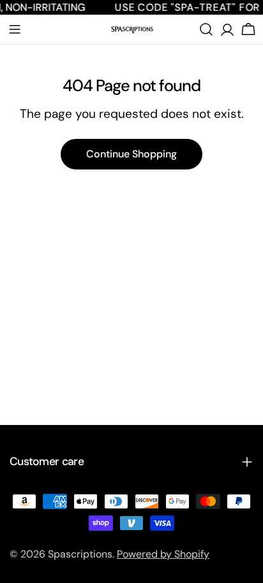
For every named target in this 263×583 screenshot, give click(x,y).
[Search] (206, 29)
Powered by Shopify (163, 554)
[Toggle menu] (14, 29)
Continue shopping (131, 154)
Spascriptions (80, 554)
